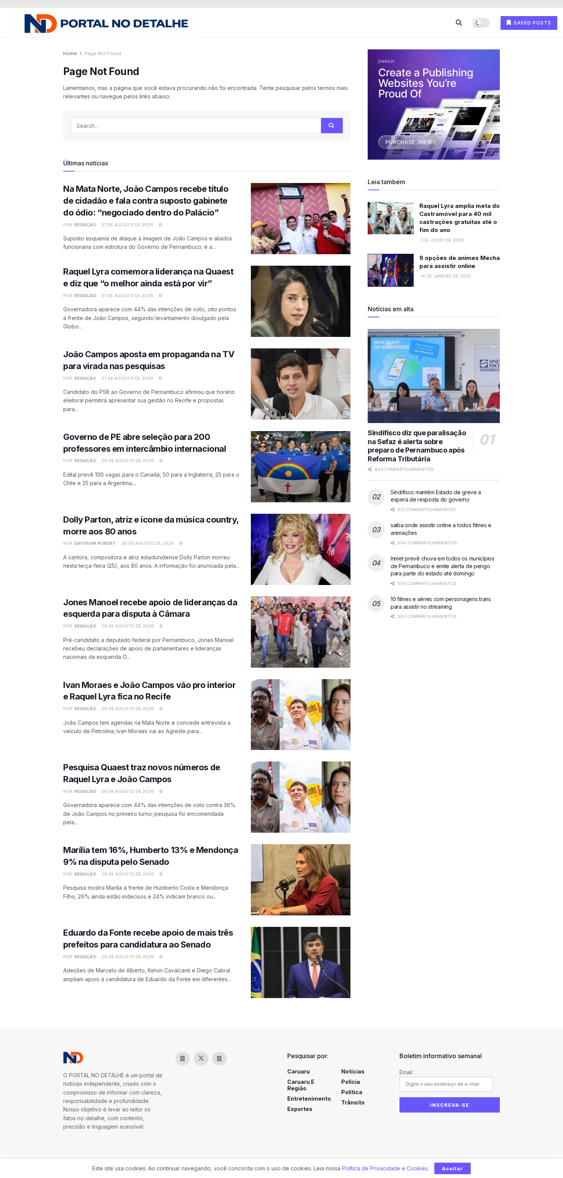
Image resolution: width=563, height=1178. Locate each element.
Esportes (300, 1109)
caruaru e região (300, 1084)
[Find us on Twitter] (201, 1058)
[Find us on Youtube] (238, 1058)
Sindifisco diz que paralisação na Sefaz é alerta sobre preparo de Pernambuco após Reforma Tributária (417, 446)
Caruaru (298, 1071)
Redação (85, 224)
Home (70, 53)
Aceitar (452, 1168)
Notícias (353, 1071)
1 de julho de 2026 (441, 240)
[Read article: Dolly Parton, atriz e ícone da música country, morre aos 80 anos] (300, 549)
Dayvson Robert (95, 543)
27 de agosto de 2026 (126, 224)
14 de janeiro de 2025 (445, 276)
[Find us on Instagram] (219, 1058)
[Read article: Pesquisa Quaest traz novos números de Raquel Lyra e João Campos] (300, 797)
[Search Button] (459, 23)
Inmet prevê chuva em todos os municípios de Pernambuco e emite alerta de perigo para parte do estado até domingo (442, 566)
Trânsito (353, 1102)
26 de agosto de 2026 (127, 460)
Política (351, 1092)
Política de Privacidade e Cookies (385, 1168)
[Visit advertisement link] (434, 104)
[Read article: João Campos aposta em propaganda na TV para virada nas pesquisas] (300, 384)
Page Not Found (103, 53)
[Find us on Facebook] (182, 1058)
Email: (406, 1072)
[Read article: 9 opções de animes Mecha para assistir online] (391, 270)
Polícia (350, 1081)
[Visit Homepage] (104, 22)
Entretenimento (309, 1098)
